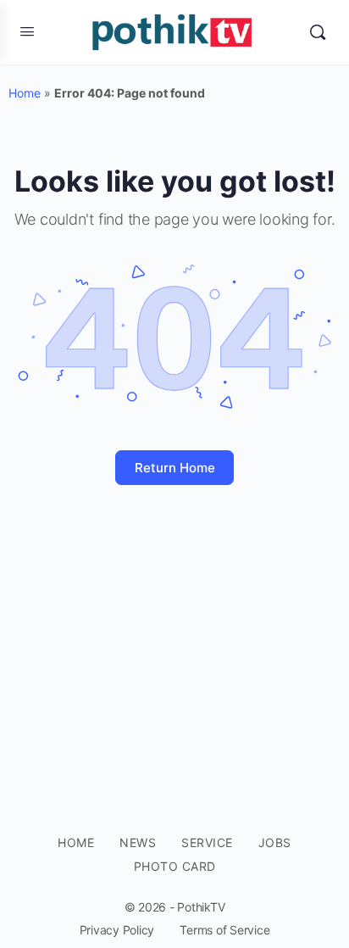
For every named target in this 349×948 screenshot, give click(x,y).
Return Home (175, 468)
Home (24, 93)
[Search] (317, 32)
